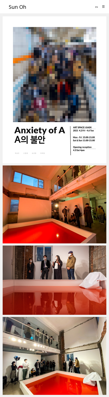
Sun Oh (17, 6)
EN (96, 7)
